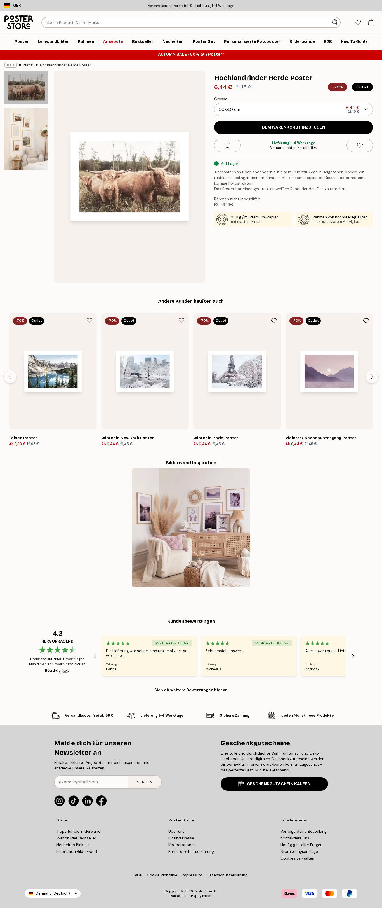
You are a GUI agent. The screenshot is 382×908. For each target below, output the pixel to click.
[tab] (357, 22)
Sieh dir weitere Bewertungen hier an (191, 689)
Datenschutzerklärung (227, 874)
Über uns (176, 831)
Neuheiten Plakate (72, 844)
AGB (138, 874)
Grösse (220, 98)
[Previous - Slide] (10, 376)
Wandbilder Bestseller (76, 838)
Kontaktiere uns (294, 838)
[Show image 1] (26, 87)
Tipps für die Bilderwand (78, 831)
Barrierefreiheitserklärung (191, 851)
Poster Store (203, 891)
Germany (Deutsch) (53, 893)
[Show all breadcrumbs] (10, 65)
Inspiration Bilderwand (76, 851)
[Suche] (335, 22)
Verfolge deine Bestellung (303, 831)
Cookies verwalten (297, 858)
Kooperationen (182, 844)
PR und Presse (181, 838)
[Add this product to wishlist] (359, 145)
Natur (28, 65)
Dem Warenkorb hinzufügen (293, 127)
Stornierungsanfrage (299, 851)
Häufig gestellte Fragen (301, 844)
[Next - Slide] (372, 376)
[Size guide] (227, 145)
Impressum (192, 874)
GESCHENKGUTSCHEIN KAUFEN (279, 783)
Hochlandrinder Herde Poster (65, 65)
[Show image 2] (26, 139)
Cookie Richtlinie (162, 874)
